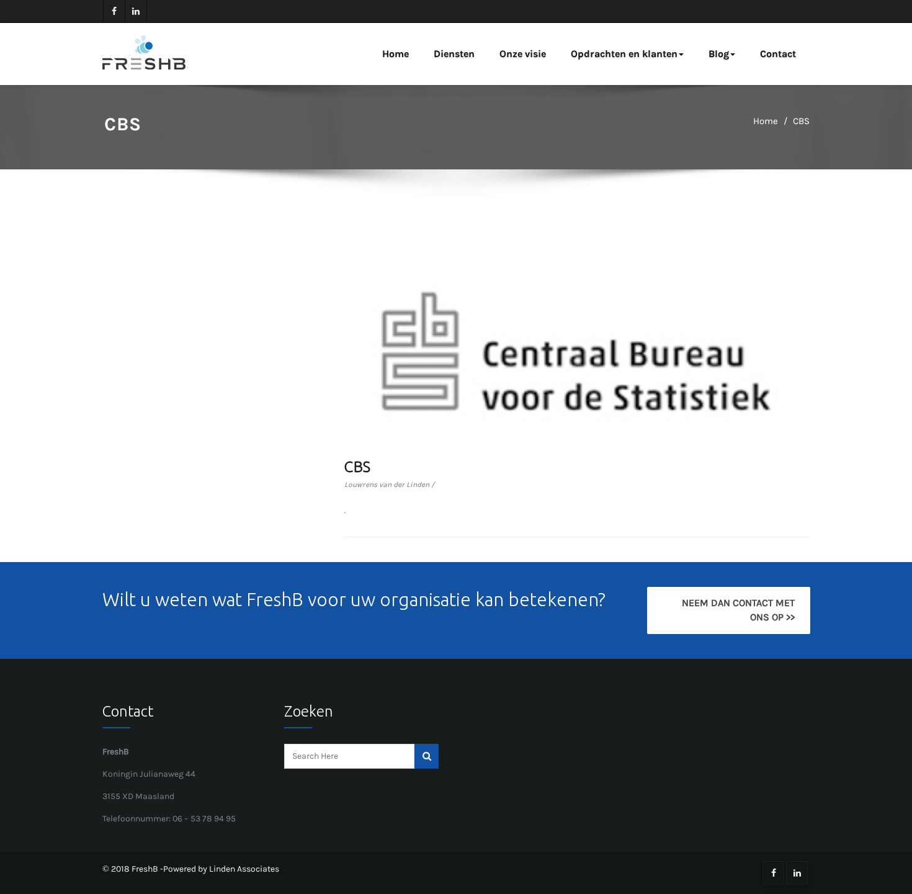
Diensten (454, 54)
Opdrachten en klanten (624, 54)
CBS (801, 121)
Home (395, 54)
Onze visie (522, 54)
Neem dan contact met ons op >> (737, 610)
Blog (719, 54)
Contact (778, 54)
